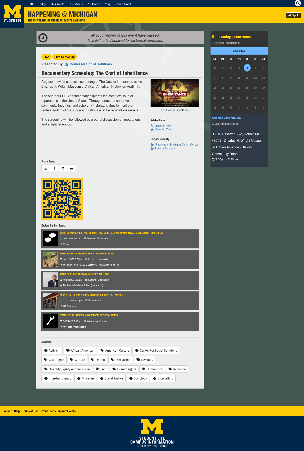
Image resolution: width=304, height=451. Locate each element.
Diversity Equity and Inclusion (69, 369)
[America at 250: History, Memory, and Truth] (54, 279)
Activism (54, 350)
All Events (94, 4)
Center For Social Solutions (158, 350)
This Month (75, 4)
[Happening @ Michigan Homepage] (12, 25)
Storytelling (165, 378)
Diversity (146, 360)
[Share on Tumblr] (63, 168)
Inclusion (179, 369)
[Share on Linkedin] (71, 168)
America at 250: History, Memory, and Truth (85, 274)
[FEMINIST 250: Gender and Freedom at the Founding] (50, 320)
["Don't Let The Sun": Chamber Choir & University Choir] (54, 300)
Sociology (140, 378)
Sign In (295, 15)
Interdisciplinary (59, 378)
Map (108, 4)
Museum (87, 378)
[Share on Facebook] (54, 168)
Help (17, 411)
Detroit (100, 360)
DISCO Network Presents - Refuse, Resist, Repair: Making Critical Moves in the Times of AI (111, 233)
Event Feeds (48, 411)
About (8, 411)
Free (46, 57)
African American (82, 350)
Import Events (67, 411)
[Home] (32, 4)
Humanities (154, 369)
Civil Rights (56, 360)
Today (42, 4)
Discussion (122, 360)
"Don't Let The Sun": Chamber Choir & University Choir (91, 295)
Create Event (123, 4)
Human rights (126, 369)
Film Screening (64, 57)
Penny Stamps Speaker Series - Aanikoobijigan (87, 253)
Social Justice (113, 378)
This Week (57, 4)
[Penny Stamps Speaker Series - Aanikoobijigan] (56, 258)
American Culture (116, 350)
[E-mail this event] (45, 168)
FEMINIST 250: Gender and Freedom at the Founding (89, 315)
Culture (79, 360)
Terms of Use (30, 411)
